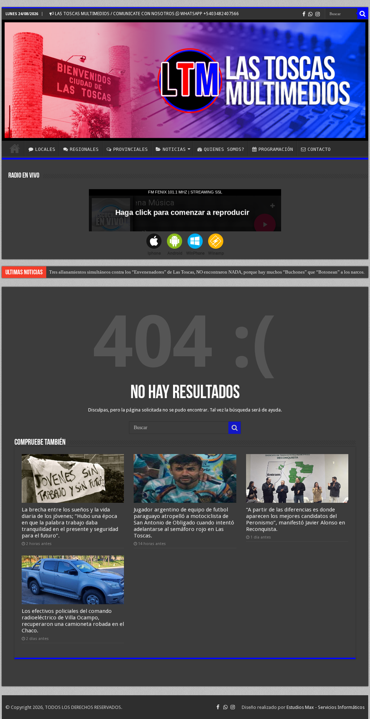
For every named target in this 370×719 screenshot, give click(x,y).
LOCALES (45, 149)
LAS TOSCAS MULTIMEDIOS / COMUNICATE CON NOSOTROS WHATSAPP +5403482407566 (146, 13)
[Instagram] (317, 14)
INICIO (14, 148)
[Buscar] (362, 13)
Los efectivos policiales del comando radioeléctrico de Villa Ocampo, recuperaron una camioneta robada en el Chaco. (73, 621)
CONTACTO (319, 149)
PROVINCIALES (130, 149)
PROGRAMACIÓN (275, 149)
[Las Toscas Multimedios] (185, 80)
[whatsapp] (310, 14)
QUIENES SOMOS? (224, 149)
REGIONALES (84, 149)
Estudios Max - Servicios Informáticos (326, 707)
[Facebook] (304, 14)
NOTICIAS (174, 149)
